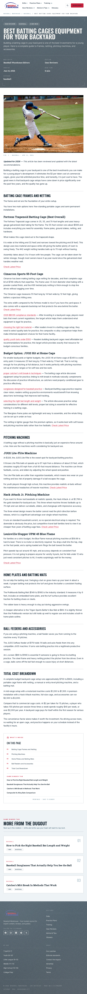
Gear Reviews (28, 8)
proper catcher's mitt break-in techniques (22, 373)
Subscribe (77, 5)
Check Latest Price (12, 267)
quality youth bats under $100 (17, 339)
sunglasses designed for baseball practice (23, 389)
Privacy (49, 968)
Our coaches (51, 951)
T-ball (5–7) (8, 951)
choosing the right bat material (18, 327)
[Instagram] (11, 933)
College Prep (8, 972)
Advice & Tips (43, 8)
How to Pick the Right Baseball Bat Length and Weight (27, 780)
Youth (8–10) (8, 955)
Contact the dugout (53, 959)
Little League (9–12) (11, 959)
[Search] (67, 5)
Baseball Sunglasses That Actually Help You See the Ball (28, 784)
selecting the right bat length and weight (22, 401)
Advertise (49, 964)
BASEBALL (27, 13)
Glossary (55, 8)
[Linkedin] (16, 933)
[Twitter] (26, 933)
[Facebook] (6, 933)
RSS (13, 989)
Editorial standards (53, 955)
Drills (24, 3)
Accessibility (23, 989)
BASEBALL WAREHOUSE (12, 13)
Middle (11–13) (9, 964)
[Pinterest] (21, 933)
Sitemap (7, 989)
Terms (48, 972)
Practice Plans (36, 3)
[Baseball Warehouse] (12, 5)
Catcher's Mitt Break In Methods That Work (23, 788)
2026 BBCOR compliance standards (20, 315)
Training (48, 3)
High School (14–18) (11, 968)
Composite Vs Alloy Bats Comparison (21, 793)
